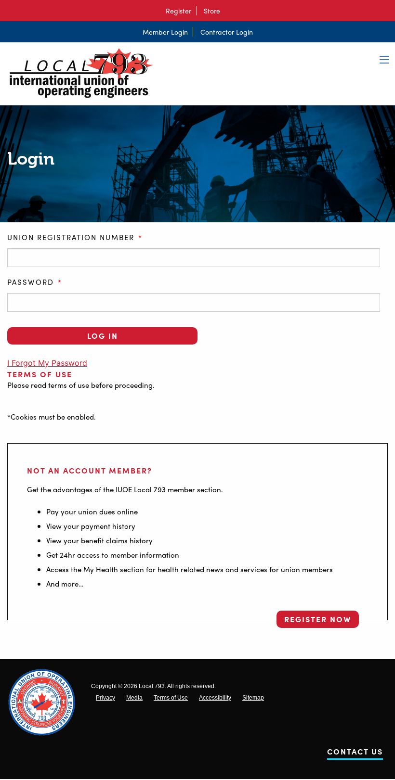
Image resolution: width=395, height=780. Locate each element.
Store (212, 10)
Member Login (165, 32)
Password (34, 282)
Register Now (317, 619)
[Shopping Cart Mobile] (230, 10)
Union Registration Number (75, 238)
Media (134, 697)
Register (178, 10)
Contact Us (355, 753)
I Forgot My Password (47, 363)
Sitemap (253, 697)
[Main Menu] (384, 60)
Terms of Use (39, 374)
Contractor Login (226, 32)
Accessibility (215, 697)
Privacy (105, 697)
